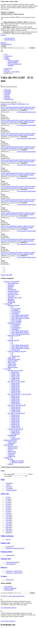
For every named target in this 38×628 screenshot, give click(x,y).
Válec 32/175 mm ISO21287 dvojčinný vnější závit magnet (17, 135)
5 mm (7, 497)
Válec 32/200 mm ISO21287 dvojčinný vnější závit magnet (17, 148)
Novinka (8, 486)
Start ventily (11, 296)
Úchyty (13, 437)
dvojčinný (9, 546)
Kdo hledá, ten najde (6, 48)
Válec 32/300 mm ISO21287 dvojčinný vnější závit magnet (17, 175)
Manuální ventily (13, 340)
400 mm (8, 532)
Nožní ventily (11, 357)
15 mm (8, 501)
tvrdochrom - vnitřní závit (13, 573)
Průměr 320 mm (15, 411)
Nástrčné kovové (12, 448)
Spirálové (10, 464)
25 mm (8, 504)
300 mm (8, 527)
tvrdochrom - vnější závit (13, 571)
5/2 (12, 338)
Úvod (5, 54)
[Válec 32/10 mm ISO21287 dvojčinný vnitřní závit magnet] (18, 239)
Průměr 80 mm (15, 389)
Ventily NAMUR (12, 361)
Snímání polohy (6, 552)
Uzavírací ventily (12, 292)
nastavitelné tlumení (11, 562)
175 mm (8, 522)
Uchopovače (11, 443)
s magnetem (9, 555)
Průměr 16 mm (15, 377)
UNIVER (8, 580)
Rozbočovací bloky (13, 294)
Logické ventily (12, 364)
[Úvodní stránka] (6, 44)
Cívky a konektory (16, 321)
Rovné (10, 459)
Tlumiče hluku (12, 453)
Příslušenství (11, 300)
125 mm (8, 516)
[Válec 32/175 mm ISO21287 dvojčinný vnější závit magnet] (18, 133)
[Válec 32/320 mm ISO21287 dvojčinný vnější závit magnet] (18, 186)
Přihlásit (32, 593)
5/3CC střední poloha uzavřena (20, 315)
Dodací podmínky (13, 62)
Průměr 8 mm (15, 372)
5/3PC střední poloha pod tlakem (20, 318)
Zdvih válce (5, 494)
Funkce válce (5, 543)
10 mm (8, 499)
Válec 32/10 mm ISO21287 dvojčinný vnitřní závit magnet (17, 241)
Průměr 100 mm (15, 391)
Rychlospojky (11, 456)
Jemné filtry (11, 285)
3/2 (12, 337)
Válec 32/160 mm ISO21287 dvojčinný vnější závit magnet (17, 122)
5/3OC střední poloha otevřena (19, 316)
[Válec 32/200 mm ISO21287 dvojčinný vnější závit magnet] (18, 146)
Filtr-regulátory (12, 289)
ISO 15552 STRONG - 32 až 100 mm (19, 394)
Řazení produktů (5, 102)
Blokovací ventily (13, 367)
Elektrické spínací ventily (15, 297)
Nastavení (4, 12)
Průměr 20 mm (15, 378)
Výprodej (8, 488)
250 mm (8, 525)
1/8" (7, 539)
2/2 (12, 307)
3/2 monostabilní (16, 308)
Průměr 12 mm (15, 375)
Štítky (3, 480)
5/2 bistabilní (14, 313)
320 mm (8, 529)
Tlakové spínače (12, 442)
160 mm (8, 520)
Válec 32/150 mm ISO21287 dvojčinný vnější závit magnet (17, 108)
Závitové (10, 449)
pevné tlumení (10, 564)
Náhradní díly (11, 302)
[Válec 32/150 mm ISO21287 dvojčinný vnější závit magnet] (18, 107)
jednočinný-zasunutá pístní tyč (14, 548)
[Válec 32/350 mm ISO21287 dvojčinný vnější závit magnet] (18, 199)
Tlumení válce (6, 559)
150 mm (8, 518)
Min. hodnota (8, 474)
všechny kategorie (6, 275)
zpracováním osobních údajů (16, 596)
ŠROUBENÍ (8, 445)
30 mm (8, 506)
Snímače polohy (15, 438)
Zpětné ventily (12, 365)
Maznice (10, 288)
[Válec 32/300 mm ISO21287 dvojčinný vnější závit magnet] (18, 173)
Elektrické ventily (13, 305)
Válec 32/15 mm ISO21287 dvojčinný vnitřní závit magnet (17, 254)
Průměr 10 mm (15, 373)
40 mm (8, 508)
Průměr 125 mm (15, 392)
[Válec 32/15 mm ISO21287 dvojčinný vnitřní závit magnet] (18, 252)
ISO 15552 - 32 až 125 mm (15, 381)
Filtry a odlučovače (13, 283)
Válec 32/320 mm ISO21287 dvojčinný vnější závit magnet (17, 188)
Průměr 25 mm (15, 380)
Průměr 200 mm (15, 408)
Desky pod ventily (16, 319)
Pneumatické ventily (13, 323)
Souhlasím (11, 12)
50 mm (8, 509)
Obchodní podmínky (13, 60)
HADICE (7, 457)
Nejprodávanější (10, 490)
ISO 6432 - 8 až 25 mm (14, 370)
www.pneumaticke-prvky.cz (8, 607)
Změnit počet (4, 112)
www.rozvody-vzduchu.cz (8, 621)
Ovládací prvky (15, 350)
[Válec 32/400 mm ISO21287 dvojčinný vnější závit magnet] (18, 213)
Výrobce (4, 576)
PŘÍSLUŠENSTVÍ (9, 440)
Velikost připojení (7, 536)
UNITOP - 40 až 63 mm (15, 429)
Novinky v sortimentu (10, 588)
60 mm (8, 511)
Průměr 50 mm (15, 386)
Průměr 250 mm (15, 410)
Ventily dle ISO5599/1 (14, 359)
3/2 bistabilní (14, 310)
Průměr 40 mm (15, 384)
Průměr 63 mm (15, 388)
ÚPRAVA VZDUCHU (11, 281)
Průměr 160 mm (15, 407)
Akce (7, 485)
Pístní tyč (4, 567)
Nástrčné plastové (13, 446)
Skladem (8, 483)
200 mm (8, 523)
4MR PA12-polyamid (17, 462)
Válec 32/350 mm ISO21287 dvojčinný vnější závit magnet (17, 201)
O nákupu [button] (7, 59)
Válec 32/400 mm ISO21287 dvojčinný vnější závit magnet (17, 214)
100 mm (8, 515)
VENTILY (7, 304)
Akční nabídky (8, 586)
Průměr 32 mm (15, 383)
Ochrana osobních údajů (14, 64)
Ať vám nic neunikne (7, 593)
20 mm (8, 502)
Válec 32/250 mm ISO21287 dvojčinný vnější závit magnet (17, 161)
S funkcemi (11, 454)
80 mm (8, 513)
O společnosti (8, 56)
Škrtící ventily (12, 362)
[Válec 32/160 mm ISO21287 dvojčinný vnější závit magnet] (18, 120)
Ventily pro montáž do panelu (16, 351)
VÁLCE (6, 369)
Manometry (11, 299)
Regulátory (11, 286)
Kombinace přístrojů (13, 291)
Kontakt (6, 57)
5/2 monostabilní (16, 312)
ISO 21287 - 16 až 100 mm (15, 413)
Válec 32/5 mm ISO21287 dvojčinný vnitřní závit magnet (17, 227)
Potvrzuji (3, 35)
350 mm (8, 531)
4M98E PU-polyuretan (17, 461)
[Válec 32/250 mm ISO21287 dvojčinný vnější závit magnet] (18, 160)
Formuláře (11, 65)
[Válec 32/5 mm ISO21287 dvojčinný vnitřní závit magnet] (17, 226)
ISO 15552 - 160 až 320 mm (16, 405)
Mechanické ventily (13, 335)
